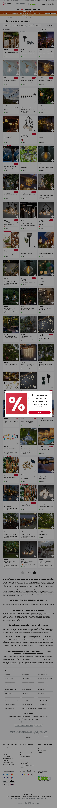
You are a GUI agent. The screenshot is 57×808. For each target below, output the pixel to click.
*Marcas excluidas (39, 414)
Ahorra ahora (39, 412)
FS (39, 409)
